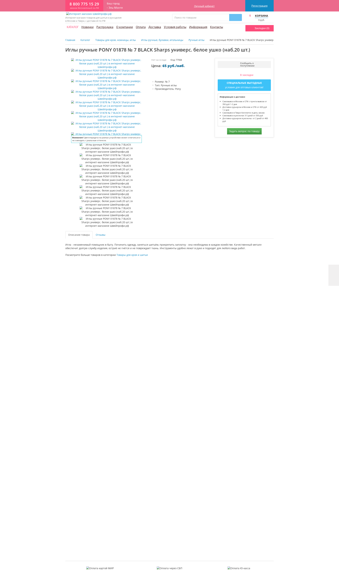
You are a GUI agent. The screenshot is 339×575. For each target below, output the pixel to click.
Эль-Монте (116, 8)
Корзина (261, 15)
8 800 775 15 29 (84, 4)
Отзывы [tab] (100, 234)
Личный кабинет (204, 6)
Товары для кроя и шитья (132, 255)
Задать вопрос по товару (244, 131)
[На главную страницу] (89, 13)
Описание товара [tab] (79, 234)
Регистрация (259, 5)
